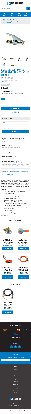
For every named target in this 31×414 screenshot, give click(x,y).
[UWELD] (5, 84)
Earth (16, 19)
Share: (3, 81)
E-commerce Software (13, 412)
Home (3, 19)
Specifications (24, 171)
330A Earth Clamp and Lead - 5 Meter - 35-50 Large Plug (7, 270)
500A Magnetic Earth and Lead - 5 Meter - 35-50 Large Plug (23, 270)
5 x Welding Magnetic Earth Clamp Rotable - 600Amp (8, 242)
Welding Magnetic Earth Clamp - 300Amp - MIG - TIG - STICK (23, 242)
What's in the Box (14, 171)
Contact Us (15, 381)
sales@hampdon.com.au (16, 403)
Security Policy (15, 394)
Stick (8, 19)
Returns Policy (15, 388)
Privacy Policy (15, 392)
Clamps (12, 19)
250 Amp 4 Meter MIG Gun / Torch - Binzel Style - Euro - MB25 (8, 305)
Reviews (4, 174)
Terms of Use (15, 390)
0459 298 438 (16, 402)
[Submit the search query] (28, 8)
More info (11, 91)
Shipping (15, 387)
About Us (15, 378)
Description (5, 171)
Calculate (16, 131)
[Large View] (4, 58)
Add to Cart (16, 108)
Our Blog (15, 379)
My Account (15, 369)
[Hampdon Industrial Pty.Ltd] (15, 4)
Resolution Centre (15, 372)
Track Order (15, 371)
